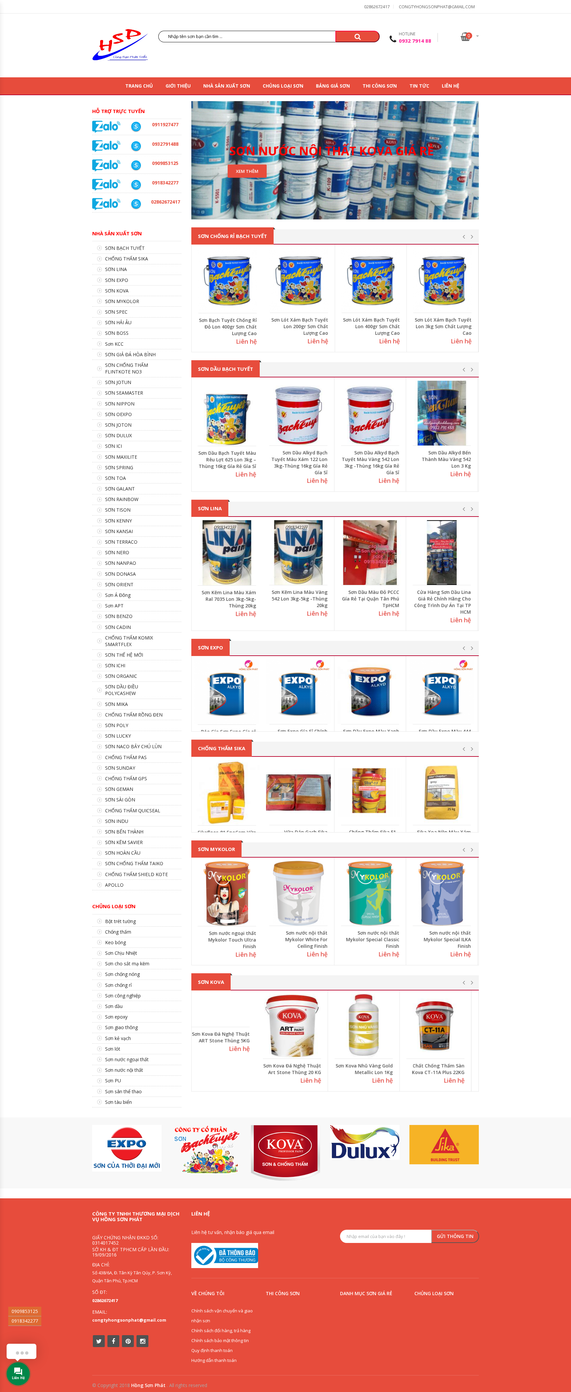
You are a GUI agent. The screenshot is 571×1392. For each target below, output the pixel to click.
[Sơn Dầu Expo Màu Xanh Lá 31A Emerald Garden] (370, 691)
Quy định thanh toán (212, 1350)
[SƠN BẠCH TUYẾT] (206, 1149)
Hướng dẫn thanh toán (214, 1360)
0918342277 (25, 1321)
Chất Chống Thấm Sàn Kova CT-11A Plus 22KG (445, 1069)
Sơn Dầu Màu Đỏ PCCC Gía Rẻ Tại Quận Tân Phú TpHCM (371, 598)
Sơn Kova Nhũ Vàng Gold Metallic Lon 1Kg (371, 1069)
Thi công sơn (379, 86)
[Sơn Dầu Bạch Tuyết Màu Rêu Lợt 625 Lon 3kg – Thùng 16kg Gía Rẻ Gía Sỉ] (227, 413)
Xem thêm (247, 171)
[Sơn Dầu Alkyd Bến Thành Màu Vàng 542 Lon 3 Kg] (442, 413)
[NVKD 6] (136, 165)
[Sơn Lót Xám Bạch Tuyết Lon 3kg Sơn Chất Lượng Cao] (442, 280)
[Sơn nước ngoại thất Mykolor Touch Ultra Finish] (227, 893)
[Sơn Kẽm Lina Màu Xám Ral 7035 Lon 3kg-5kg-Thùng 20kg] (227, 552)
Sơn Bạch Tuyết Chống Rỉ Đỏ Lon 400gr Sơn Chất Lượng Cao (228, 326)
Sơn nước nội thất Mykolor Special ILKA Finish (448, 939)
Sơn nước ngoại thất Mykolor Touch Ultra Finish (233, 939)
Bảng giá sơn (333, 86)
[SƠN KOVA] (285, 1153)
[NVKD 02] (136, 185)
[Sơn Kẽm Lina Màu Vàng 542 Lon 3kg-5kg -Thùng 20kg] (299, 552)
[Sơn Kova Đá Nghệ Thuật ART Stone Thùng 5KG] (227, 1026)
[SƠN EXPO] (127, 1148)
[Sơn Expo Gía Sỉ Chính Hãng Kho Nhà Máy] (299, 691)
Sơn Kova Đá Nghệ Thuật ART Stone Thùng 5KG (228, 1069)
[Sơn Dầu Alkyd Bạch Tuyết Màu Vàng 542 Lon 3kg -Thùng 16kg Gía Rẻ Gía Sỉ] (370, 413)
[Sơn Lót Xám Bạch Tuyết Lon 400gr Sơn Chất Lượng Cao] (370, 280)
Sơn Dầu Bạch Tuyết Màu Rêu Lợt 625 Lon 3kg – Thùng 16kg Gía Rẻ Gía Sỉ (228, 459)
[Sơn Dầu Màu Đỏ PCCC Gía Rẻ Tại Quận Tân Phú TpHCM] (370, 552)
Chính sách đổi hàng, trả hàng (220, 1331)
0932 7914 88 (415, 40)
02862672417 (377, 7)
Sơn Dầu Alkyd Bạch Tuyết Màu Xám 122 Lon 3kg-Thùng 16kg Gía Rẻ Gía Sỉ (300, 462)
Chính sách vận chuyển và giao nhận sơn (222, 1316)
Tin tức (419, 86)
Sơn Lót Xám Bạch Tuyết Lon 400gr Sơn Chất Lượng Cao (371, 326)
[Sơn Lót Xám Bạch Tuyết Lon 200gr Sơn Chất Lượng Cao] (299, 280)
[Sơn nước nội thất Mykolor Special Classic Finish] (370, 893)
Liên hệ (450, 86)
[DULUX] (365, 1142)
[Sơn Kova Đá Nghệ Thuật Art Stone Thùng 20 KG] (299, 1026)
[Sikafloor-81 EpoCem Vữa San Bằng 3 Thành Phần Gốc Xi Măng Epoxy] (227, 792)
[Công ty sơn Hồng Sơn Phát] (120, 46)
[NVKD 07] (136, 127)
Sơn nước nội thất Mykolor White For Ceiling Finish (307, 939)
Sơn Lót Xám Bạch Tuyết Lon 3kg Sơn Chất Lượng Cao (443, 326)
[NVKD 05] (136, 204)
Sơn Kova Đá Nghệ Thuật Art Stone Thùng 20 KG (299, 1069)
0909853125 (25, 1311)
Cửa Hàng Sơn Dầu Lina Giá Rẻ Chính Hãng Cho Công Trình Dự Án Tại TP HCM (443, 602)
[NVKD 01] (136, 146)
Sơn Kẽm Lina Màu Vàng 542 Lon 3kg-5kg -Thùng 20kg (300, 598)
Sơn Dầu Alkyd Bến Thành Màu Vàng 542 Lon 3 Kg (447, 459)
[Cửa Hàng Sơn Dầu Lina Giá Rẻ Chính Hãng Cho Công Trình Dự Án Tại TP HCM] (442, 552)
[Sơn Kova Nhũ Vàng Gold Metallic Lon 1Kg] (370, 1026)
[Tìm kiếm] (357, 36)
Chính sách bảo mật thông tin (220, 1340)
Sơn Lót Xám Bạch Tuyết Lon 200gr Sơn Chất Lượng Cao (299, 326)
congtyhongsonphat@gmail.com (437, 7)
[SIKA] (444, 1144)
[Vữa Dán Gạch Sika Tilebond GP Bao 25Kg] (299, 792)
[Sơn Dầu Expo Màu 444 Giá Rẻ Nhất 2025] (442, 691)
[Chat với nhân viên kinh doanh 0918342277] (106, 126)
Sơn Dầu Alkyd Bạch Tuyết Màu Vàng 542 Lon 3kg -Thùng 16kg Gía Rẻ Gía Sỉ (371, 462)
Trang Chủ (139, 86)
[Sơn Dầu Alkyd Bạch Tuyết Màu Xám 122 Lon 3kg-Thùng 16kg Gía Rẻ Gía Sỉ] (299, 413)
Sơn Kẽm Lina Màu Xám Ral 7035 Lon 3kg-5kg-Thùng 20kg (229, 599)
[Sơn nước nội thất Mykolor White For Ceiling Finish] (299, 893)
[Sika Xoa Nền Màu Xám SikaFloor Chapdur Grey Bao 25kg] (442, 792)
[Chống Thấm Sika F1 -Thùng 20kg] (370, 792)
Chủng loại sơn (283, 86)
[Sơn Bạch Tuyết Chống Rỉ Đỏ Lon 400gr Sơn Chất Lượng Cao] (227, 280)
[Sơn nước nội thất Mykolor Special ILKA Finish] (442, 893)
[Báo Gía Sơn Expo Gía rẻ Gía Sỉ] (227, 691)
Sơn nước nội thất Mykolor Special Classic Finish (373, 939)
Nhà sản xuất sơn (226, 86)
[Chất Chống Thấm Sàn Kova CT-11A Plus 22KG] (442, 1026)
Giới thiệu (178, 86)
